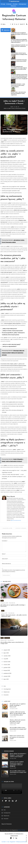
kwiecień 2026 (7, 661)
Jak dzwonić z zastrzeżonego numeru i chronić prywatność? (21, 528)
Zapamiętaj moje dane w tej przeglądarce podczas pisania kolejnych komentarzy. (13, 570)
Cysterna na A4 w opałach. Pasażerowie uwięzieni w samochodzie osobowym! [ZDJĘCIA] (17, 764)
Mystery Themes (21, 830)
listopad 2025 (7, 670)
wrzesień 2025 (7, 676)
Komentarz (4, 540)
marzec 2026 (7, 664)
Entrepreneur (23, 4)
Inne (4, 125)
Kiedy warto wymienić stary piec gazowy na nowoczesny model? (19, 60)
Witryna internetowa (6, 563)
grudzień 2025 (7, 667)
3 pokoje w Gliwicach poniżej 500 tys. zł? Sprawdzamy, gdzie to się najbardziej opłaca (19, 41)
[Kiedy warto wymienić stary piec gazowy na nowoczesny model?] (5, 738)
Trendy (3, 4)
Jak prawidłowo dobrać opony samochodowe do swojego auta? (19, 53)
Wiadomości (7, 692)
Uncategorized (7, 689)
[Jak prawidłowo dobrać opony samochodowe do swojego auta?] (5, 730)
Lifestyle (9, 4)
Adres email (5, 558)
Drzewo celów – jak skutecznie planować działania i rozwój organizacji (18, 93)
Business (14, 6)
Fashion (16, 4)
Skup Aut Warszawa (7, 824)
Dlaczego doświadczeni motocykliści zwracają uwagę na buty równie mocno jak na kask (19, 68)
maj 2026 (6, 658)
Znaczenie (7, 637)
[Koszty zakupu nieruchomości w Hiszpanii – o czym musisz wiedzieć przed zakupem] (5, 756)
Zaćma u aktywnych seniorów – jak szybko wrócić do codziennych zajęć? (19, 46)
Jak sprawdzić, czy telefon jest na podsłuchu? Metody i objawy (7, 528)
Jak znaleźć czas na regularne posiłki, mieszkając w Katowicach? (19, 33)
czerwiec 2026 (7, 656)
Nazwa (4, 554)
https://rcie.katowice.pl (16, 520)
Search (21, 24)
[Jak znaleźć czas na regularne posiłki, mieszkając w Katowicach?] (5, 706)
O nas (7, 841)
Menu (4, 24)
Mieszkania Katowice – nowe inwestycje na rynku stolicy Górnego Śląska (18, 85)
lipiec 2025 (6, 679)
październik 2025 (7, 673)
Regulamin (12, 841)
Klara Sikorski (12, 127)
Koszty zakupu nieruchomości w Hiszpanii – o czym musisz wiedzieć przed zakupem (18, 755)
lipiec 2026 (6, 653)
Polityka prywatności (21, 841)
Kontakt (4, 841)
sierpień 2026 (7, 650)
